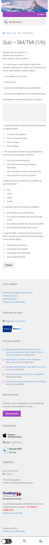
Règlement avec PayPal (15, 321)
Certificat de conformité (12, 513)
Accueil (8, 33)
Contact (9, 474)
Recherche (24, 541)
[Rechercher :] (24, 22)
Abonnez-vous (12, 413)
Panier (38, 539)
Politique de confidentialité (14, 302)
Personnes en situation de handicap (18, 293)
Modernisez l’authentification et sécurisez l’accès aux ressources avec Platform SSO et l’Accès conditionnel (24, 352)
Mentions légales (10, 299)
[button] (6, 541)
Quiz (14, 33)
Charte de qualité (10, 296)
